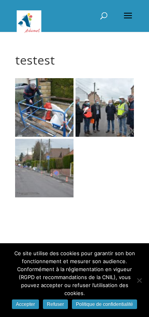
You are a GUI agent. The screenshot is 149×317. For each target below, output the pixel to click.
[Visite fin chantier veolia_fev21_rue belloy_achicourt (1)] (44, 168)
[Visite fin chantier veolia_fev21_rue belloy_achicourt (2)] (104, 107)
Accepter (25, 304)
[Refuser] (139, 280)
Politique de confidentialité (104, 304)
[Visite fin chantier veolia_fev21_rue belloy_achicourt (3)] (44, 107)
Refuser (55, 304)
